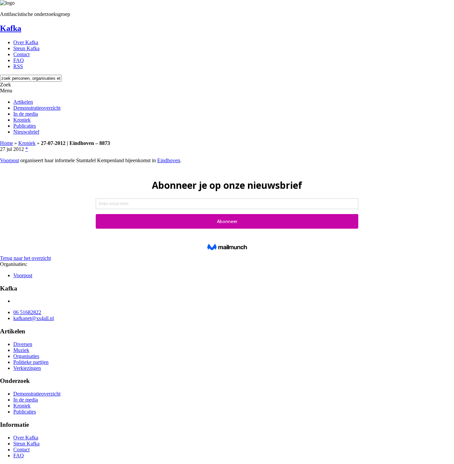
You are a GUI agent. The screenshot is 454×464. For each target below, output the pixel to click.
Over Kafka (25, 42)
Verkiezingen (27, 368)
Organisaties (26, 356)
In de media (25, 114)
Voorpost (9, 160)
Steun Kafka (26, 48)
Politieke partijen (31, 362)
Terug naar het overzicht (25, 258)
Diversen (22, 344)
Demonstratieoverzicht (36, 108)
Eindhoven (168, 160)
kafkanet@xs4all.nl (33, 318)
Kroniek (22, 120)
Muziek (21, 350)
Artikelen (23, 102)
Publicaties (24, 126)
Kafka (10, 28)
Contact (21, 54)
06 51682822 (27, 312)
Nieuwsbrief (26, 132)
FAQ (18, 60)
